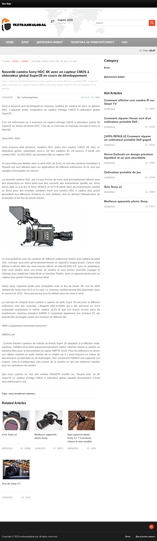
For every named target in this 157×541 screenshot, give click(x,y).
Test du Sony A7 (11, 483)
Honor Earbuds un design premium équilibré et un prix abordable (128, 156)
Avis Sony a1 (9, 434)
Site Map (6, 3)
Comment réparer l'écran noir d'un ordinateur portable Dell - (127, 120)
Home (10, 42)
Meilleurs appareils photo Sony (126, 201)
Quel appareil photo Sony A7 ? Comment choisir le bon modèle (79, 438)
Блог (25, 42)
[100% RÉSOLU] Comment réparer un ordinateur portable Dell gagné (127, 138)
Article (25, 61)
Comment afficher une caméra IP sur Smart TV (129, 102)
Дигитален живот (50, 42)
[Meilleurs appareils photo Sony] (49, 420)
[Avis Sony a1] (16, 420)
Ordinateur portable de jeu (122, 172)
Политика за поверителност (92, 42)
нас (125, 42)
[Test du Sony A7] (16, 469)
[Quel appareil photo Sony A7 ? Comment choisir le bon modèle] (81, 420)
